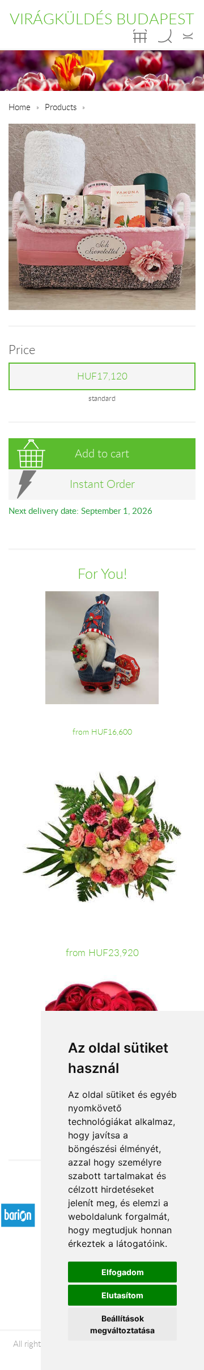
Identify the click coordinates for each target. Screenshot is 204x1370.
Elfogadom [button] (122, 1272)
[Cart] (140, 36)
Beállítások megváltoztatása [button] (122, 1324)
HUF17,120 (102, 376)
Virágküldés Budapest (102, 18)
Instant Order (102, 483)
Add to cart (102, 453)
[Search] (165, 36)
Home (19, 106)
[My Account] (188, 36)
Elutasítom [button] (122, 1295)
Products (60, 106)
